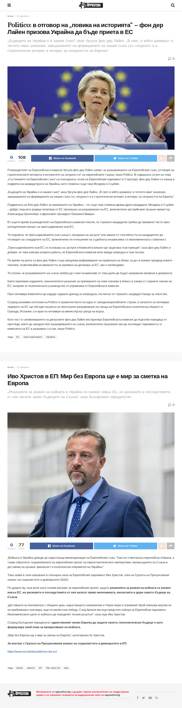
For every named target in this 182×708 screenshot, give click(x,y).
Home (10, 16)
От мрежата (23, 16)
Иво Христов (53, 668)
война (19, 668)
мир (66, 668)
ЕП (40, 668)
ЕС (18, 337)
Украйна (50, 337)
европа (31, 668)
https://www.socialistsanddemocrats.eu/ (32, 651)
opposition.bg (63, 691)
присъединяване (33, 337)
